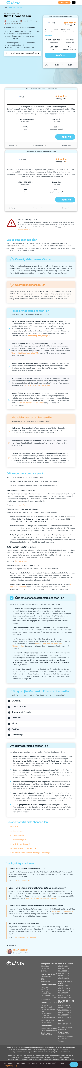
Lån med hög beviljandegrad (38, 336)
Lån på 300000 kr (64, 1010)
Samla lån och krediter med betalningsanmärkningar (30, 853)
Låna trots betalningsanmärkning (49, 988)
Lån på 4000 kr (63, 973)
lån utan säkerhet (21, 561)
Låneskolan (62, 1029)
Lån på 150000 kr (64, 1005)
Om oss (61, 1021)
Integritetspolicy (10, 1066)
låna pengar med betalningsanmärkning (41, 898)
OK (74, 1064)
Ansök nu (60, 55)
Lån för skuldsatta (16, 831)
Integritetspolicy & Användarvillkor (65, 1033)
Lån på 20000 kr (64, 988)
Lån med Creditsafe (48, 1018)
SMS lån (44, 971)
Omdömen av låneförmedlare (46, 1034)
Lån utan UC (45, 968)
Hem (5, 8)
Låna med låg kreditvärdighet (46, 992)
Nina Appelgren (20, 950)
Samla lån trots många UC (20, 844)
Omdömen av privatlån (49, 1031)
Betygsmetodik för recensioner (65, 1024)
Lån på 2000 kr (63, 968)
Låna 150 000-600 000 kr (66, 1002)
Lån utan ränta (46, 1022)
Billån (43, 979)
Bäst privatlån (46, 977)
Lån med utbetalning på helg (49, 1010)
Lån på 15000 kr (64, 986)
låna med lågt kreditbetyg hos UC (25, 353)
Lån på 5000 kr (63, 976)
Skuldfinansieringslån (18, 840)
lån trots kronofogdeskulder (63, 911)
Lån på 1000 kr (63, 966)
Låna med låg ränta (47, 1020)
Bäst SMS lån (45, 966)
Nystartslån (14, 827)
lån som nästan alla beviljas (25, 938)
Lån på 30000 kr (64, 990)
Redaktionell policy (65, 1027)
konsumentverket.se (24, 229)
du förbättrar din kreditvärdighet (37, 385)
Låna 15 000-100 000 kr (65, 982)
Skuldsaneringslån (17, 835)
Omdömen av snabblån (49, 1028)
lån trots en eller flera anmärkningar (30, 403)
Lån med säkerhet (21, 505)
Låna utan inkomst (47, 995)
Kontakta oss (62, 1038)
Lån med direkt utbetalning (46, 1014)
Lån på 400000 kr (64, 1012)
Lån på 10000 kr (64, 978)
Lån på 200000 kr (64, 1008)
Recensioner (46, 1026)
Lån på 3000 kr (63, 971)
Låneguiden (64, 2)
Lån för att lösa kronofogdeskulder (23, 848)
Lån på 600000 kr (64, 1017)
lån (46, 314)
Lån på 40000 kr (64, 993)
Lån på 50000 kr (64, 995)
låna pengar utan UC (23, 881)
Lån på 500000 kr (64, 1015)
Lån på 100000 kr (64, 998)
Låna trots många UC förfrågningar (48, 998)
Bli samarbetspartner (65, 1036)
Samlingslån (45, 981)
